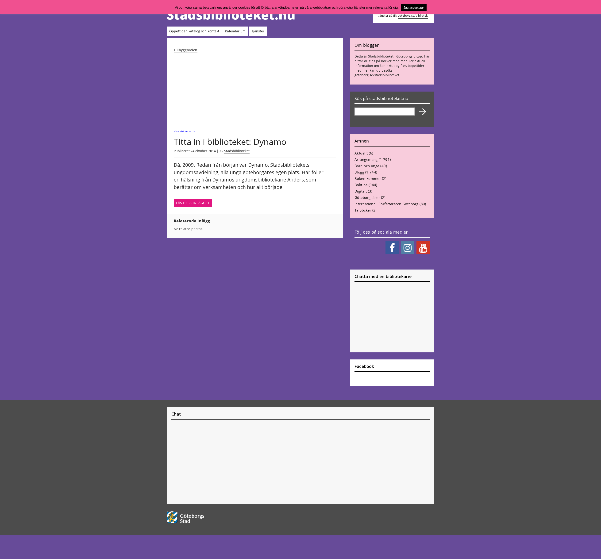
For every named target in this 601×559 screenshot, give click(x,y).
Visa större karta (184, 131)
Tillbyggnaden (185, 50)
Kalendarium (235, 31)
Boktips (360, 184)
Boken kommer (367, 178)
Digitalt (360, 191)
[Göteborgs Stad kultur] (197, 517)
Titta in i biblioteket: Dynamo (230, 141)
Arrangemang (366, 159)
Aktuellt (361, 153)
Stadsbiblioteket (237, 151)
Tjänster (258, 31)
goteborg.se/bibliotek (413, 16)
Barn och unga (366, 165)
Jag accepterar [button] (414, 7)
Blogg (359, 172)
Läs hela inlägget (193, 203)
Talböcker (362, 210)
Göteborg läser (367, 197)
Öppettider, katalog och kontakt (194, 31)
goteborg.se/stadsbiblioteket (376, 75)
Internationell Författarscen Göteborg (386, 203)
